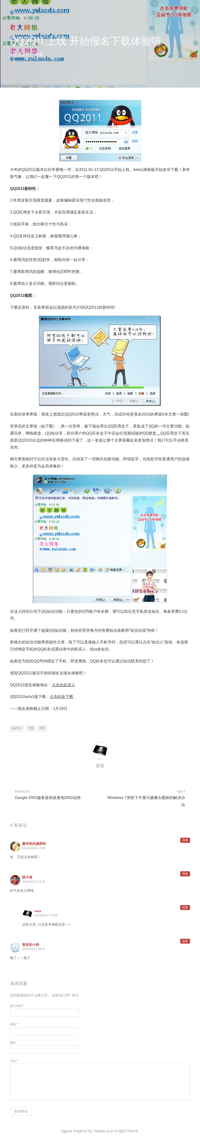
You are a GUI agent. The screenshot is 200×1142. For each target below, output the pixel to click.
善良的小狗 (30, 945)
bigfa (122, 1131)
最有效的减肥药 (34, 843)
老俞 (39, 54)
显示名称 (17, 1006)
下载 (31, 728)
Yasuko (99, 1131)
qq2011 (17, 728)
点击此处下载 (61, 697)
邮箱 (14, 1024)
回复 (185, 840)
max (37, 911)
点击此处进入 (63, 685)
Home (17, 16)
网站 (13, 1042)
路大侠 (27, 877)
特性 (42, 728)
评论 (14, 1061)
